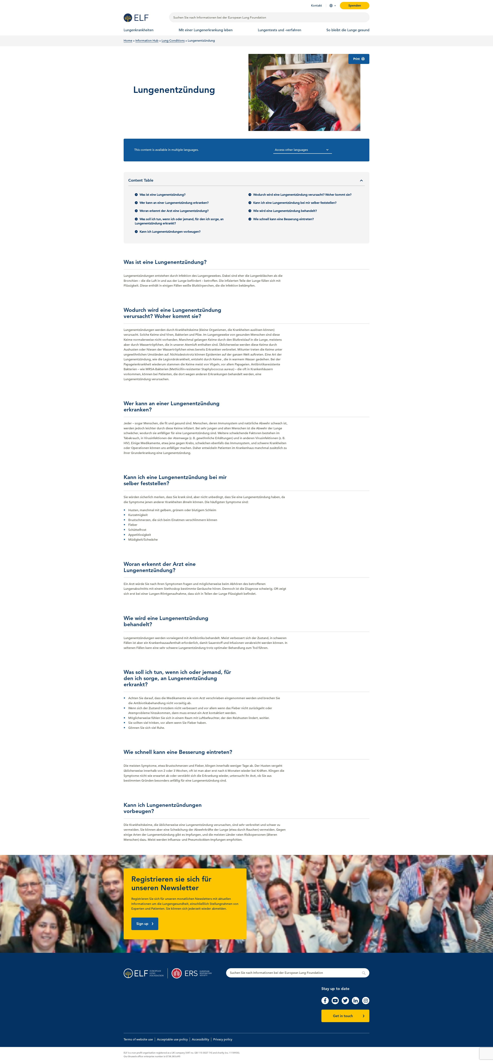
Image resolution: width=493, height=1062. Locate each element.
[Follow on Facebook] (325, 1003)
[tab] (246, 182)
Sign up (142, 923)
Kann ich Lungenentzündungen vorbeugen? (170, 232)
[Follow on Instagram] (365, 1003)
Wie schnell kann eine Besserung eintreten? (283, 219)
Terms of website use (138, 1039)
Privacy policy (222, 1039)
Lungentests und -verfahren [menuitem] (279, 30)
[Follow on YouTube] (335, 1003)
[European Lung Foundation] (144, 17)
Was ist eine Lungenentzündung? (162, 195)
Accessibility (200, 1039)
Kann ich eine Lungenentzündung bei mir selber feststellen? (294, 203)
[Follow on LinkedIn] (355, 1003)
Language (331, 5)
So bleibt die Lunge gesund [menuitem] (347, 30)
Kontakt (316, 5)
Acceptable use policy (172, 1039)
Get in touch (343, 1016)
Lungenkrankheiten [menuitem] (138, 30)
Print (357, 59)
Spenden (354, 5)
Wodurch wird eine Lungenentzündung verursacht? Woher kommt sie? (302, 195)
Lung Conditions (173, 41)
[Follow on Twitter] (345, 1003)
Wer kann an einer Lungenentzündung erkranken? (174, 203)
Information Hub (146, 41)
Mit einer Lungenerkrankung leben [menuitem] (206, 30)
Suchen (297, 973)
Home (128, 41)
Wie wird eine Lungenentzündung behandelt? (285, 211)
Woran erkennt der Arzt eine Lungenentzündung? (174, 211)
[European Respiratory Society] (194, 973)
